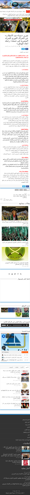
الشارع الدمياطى (26, 419)
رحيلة (21, 189)
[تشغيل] (27, 325)
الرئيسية (27, 14)
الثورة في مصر (11, 46)
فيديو (28, 437)
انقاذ (25, 189)
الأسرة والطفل (26, 432)
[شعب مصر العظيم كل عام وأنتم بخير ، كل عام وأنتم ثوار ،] (25, 405)
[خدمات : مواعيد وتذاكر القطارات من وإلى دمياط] (25, 379)
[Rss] (21, 274)
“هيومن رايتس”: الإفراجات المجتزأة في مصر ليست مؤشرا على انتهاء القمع (11, 454)
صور (29, 434)
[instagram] (9, 274)
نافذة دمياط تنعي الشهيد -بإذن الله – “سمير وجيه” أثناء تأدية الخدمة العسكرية (12, 448)
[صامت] (7, 325)
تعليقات (16, 367)
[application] (15, 325)
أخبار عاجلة (21, 14)
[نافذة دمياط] (15, 4)
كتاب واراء (27, 424)
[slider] (4, 325)
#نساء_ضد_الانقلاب (24, 52)
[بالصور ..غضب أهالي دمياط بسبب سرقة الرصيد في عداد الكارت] (25, 372)
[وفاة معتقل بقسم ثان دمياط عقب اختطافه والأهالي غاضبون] (25, 399)
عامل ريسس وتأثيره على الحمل (13, 383)
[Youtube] (12, 274)
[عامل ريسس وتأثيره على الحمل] (25, 386)
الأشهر (27, 367)
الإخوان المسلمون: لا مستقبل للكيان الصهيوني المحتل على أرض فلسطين (16, 263)
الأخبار (28, 427)
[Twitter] (15, 274)
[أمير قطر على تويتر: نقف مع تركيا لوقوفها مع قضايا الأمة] (25, 392)
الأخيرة (22, 367)
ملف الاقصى (27, 429)
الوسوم (11, 367)
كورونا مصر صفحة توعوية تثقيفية (23, 439)
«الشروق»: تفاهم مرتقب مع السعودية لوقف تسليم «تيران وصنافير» (20, 195)
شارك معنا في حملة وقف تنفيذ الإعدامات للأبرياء (13, 461)
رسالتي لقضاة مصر (7, 199)
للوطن (17, 189)
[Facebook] (18, 274)
